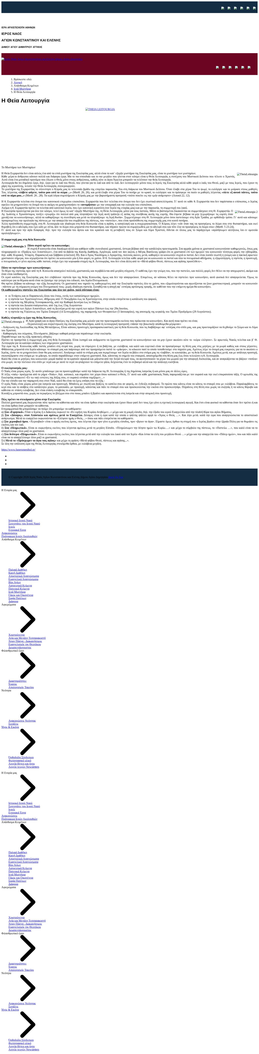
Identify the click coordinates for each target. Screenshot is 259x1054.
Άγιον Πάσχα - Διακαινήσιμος (25, 641)
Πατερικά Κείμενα (18, 588)
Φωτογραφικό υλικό (19, 760)
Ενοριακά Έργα (17, 529)
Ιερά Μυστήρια (17, 591)
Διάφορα (13, 601)
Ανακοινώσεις (9, 533)
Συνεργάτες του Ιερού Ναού (24, 523)
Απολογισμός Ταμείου (21, 687)
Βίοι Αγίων (14, 582)
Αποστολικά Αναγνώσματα (23, 576)
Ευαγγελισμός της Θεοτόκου (24, 644)
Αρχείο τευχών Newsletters (23, 766)
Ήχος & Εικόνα (10, 727)
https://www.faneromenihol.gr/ (18, 449)
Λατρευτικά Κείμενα (20, 585)
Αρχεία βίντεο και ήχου (21, 763)
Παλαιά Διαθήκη (17, 569)
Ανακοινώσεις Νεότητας (22, 720)
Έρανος (12, 684)
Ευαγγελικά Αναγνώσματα (23, 579)
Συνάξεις (13, 723)
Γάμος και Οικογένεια (20, 595)
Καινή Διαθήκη (16, 572)
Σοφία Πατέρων (17, 598)
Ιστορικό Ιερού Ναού (20, 520)
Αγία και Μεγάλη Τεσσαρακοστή (27, 637)
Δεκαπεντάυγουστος (19, 647)
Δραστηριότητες (17, 680)
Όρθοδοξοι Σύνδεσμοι (21, 757)
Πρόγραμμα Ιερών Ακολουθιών (19, 536)
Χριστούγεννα (16, 634)
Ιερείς (11, 526)
